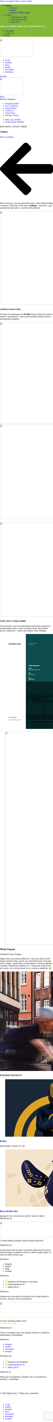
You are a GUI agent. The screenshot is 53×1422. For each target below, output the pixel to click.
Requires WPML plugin (20, 12)
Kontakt (3, 76)
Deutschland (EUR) (18, 20)
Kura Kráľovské (9, 1211)
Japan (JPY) (15, 22)
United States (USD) (18, 17)
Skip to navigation (7, 1)
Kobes (3, 1141)
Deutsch (13, 8)
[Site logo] (16, 56)
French (13, 10)
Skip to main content (23, 1)
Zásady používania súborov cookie (14, 1384)
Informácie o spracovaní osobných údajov (17, 1389)
